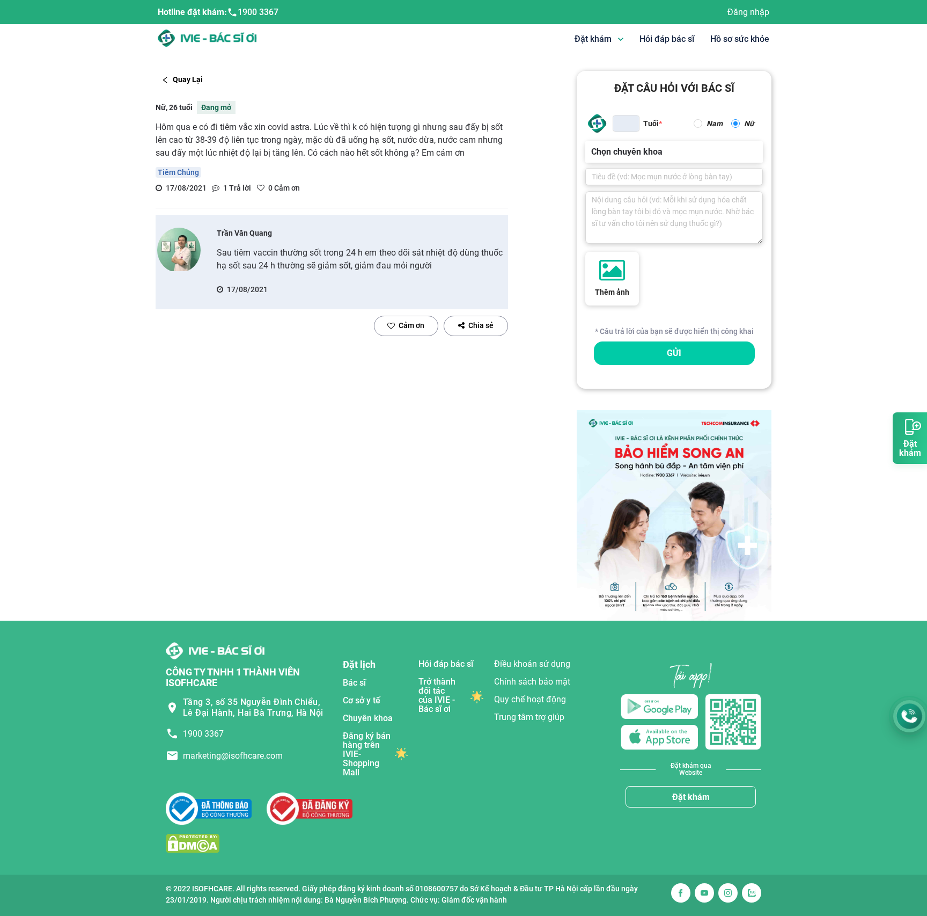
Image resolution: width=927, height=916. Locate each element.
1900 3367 (258, 12)
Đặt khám (691, 797)
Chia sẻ (481, 325)
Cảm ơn (411, 325)
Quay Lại (188, 79)
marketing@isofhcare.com (233, 756)
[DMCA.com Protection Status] (192, 843)
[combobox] (592, 152)
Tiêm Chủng (178, 172)
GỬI (674, 353)
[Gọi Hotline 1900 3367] (909, 716)
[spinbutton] (626, 123)
